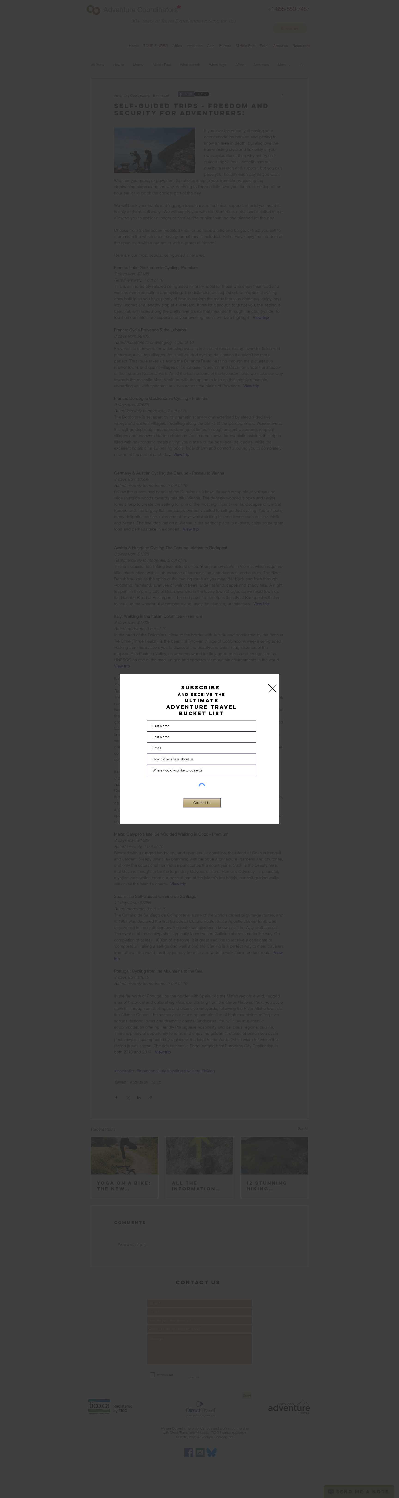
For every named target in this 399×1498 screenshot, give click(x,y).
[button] (272, 688)
